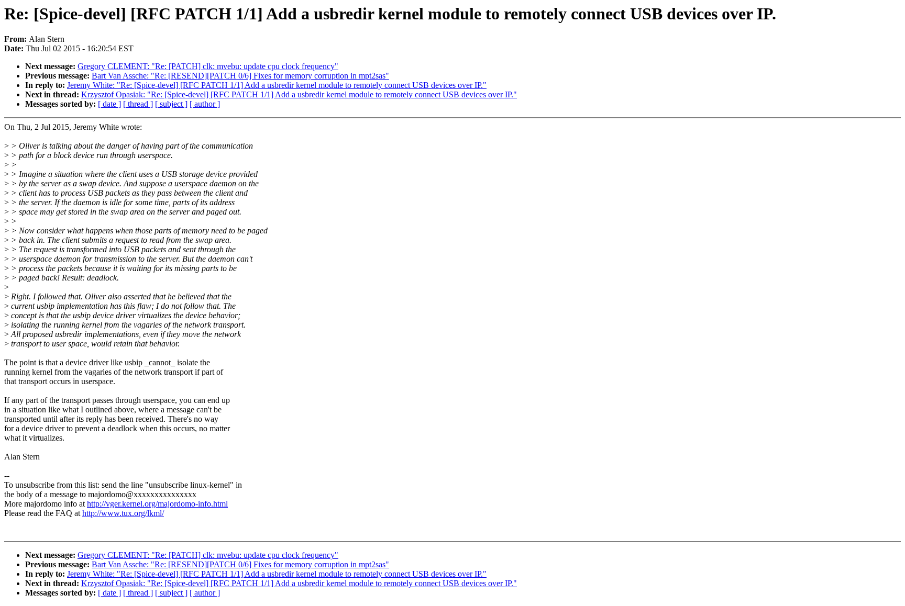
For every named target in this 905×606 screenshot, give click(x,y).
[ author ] (205, 103)
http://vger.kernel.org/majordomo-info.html (157, 503)
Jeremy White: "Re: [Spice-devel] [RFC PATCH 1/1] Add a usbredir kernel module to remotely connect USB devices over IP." (277, 85)
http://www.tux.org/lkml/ (123, 513)
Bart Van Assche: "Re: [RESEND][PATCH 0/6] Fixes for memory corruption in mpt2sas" (240, 75)
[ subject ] (171, 103)
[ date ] (109, 103)
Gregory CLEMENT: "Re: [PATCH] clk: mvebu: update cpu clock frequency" (208, 66)
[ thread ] (138, 103)
